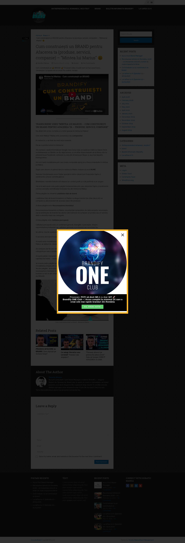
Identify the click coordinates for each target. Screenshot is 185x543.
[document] (92, 271)
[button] (123, 235)
